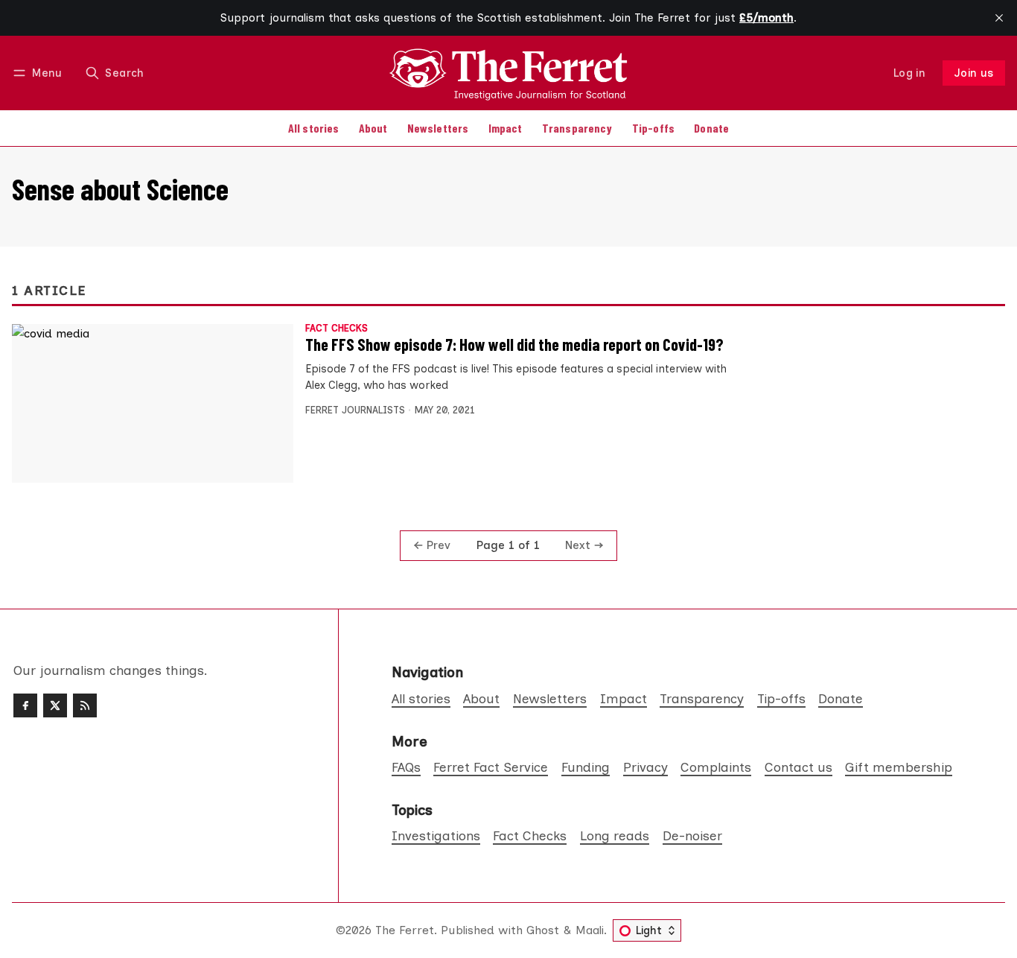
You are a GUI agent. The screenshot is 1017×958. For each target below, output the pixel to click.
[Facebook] (25, 705)
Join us (974, 73)
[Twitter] (55, 705)
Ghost (542, 930)
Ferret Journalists (355, 410)
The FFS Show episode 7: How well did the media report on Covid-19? (514, 344)
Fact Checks (336, 329)
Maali (590, 930)
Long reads (614, 835)
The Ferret (404, 930)
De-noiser (692, 835)
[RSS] (85, 705)
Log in (909, 73)
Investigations (436, 835)
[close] (999, 18)
